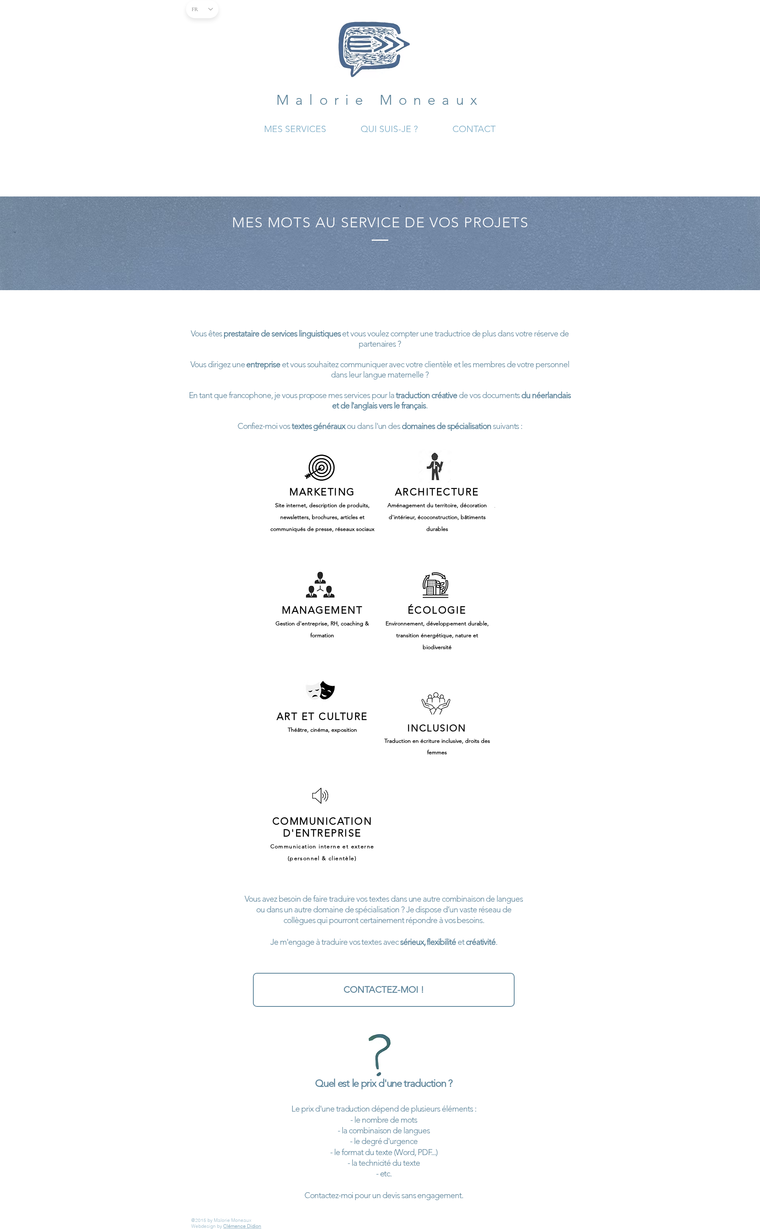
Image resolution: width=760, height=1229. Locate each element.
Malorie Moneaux (379, 99)
